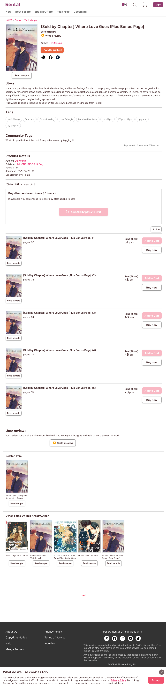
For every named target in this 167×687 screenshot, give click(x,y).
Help (8, 643)
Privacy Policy (53, 631)
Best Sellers (23, 11)
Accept (156, 680)
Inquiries (50, 643)
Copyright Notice (16, 637)
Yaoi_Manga (14, 119)
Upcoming (80, 11)
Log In (158, 4)
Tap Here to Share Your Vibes (139, 145)
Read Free (63, 11)
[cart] (145, 4)
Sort (156, 229)
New (8, 11)
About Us (11, 631)
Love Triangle (66, 119)
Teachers (29, 119)
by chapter (13, 125)
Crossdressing (47, 119)
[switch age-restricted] (124, 4)
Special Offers (44, 11)
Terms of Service (55, 637)
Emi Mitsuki (56, 43)
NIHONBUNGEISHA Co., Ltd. (32, 164)
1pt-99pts (108, 119)
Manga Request (15, 649)
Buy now (151, 250)
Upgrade (142, 119)
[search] (134, 4)
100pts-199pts (125, 119)
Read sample (22, 75)
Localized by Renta (87, 119)
